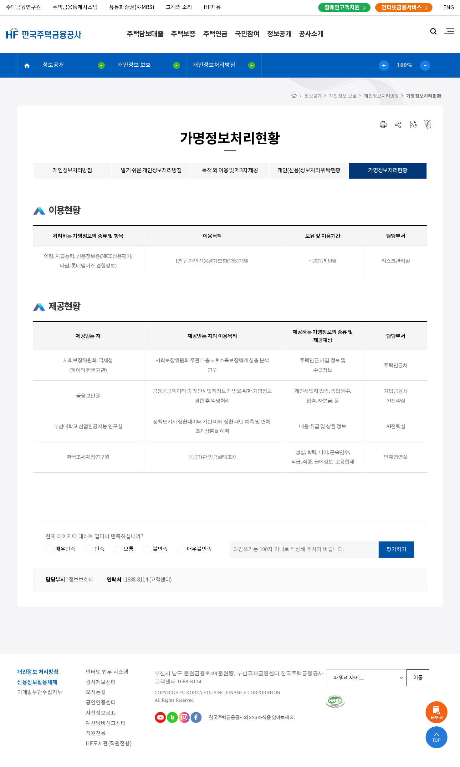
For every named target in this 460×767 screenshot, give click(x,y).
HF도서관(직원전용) (109, 744)
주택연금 (215, 34)
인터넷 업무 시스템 (107, 672)
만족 (100, 549)
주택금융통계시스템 (75, 7)
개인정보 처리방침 (38, 672)
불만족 (160, 549)
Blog (172, 717)
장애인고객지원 (342, 7)
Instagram (184, 717)
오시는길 (96, 693)
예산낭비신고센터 (106, 724)
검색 (433, 31)
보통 (129, 549)
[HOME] (294, 96)
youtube (160, 717)
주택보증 (183, 34)
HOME (27, 65)
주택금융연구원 (23, 7)
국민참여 (247, 34)
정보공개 (279, 34)
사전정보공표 (101, 713)
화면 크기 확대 (384, 65)
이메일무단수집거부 (39, 693)
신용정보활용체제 (37, 683)
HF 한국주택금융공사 (43, 40)
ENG (448, 8)
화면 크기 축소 (425, 65)
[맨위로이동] (436, 737)
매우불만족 (199, 549)
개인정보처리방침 (214, 65)
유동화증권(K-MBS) (131, 7)
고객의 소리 (179, 7)
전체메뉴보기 (449, 31)
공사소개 (311, 34)
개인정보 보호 (134, 65)
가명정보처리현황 (423, 96)
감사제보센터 (101, 683)
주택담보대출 (145, 34)
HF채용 (212, 7)
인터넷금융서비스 (401, 7)
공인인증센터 (101, 703)
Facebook (196, 717)
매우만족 (65, 549)
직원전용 (96, 734)
